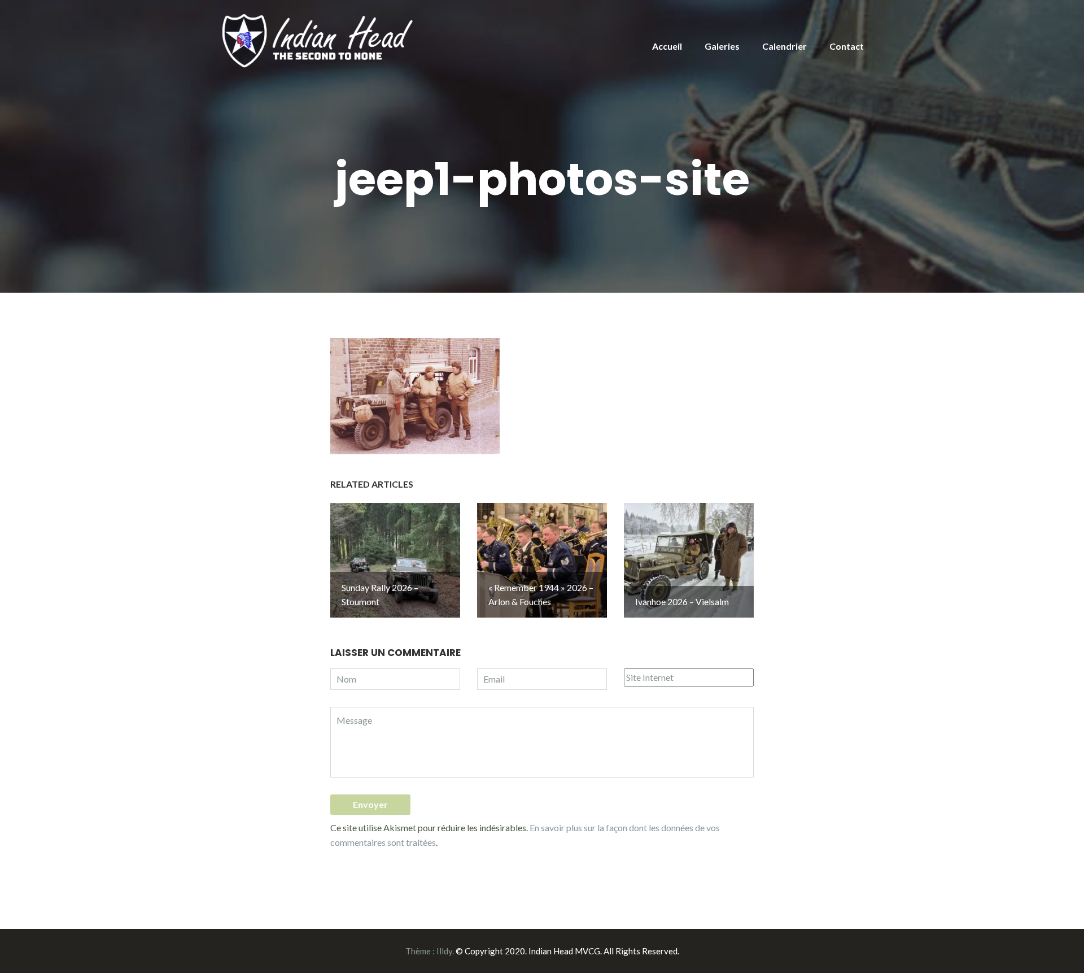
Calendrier (784, 46)
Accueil (667, 46)
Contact (846, 46)
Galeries (722, 46)
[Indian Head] (319, 39)
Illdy (444, 951)
